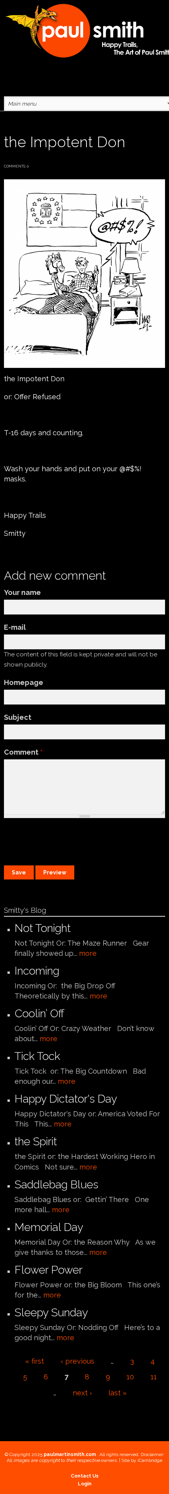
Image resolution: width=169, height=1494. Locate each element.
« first (34, 1361)
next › (82, 1393)
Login (85, 1484)
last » (117, 1393)
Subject (17, 717)
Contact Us (85, 1476)
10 (130, 1377)
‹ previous (77, 1361)
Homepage (23, 682)
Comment (23, 752)
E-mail (15, 627)
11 (154, 1377)
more (88, 953)
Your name (22, 592)
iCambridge (150, 1460)
